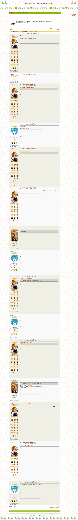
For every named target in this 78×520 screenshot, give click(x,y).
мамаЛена (49, 21)
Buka (12, 123)
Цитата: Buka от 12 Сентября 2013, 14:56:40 (26, 342)
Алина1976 (13, 74)
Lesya (12, 35)
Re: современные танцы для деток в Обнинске (29, 74)
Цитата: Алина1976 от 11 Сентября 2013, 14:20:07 (27, 87)
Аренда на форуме (73, 18)
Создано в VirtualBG (32, 515)
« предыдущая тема (51, 28)
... (15, 29)
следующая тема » (57, 28)
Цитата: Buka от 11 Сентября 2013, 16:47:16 (26, 278)
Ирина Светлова (45, 21)
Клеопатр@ (13, 227)
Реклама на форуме (42, 515)
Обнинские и (39, 5)
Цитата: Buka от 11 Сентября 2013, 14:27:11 (26, 151)
